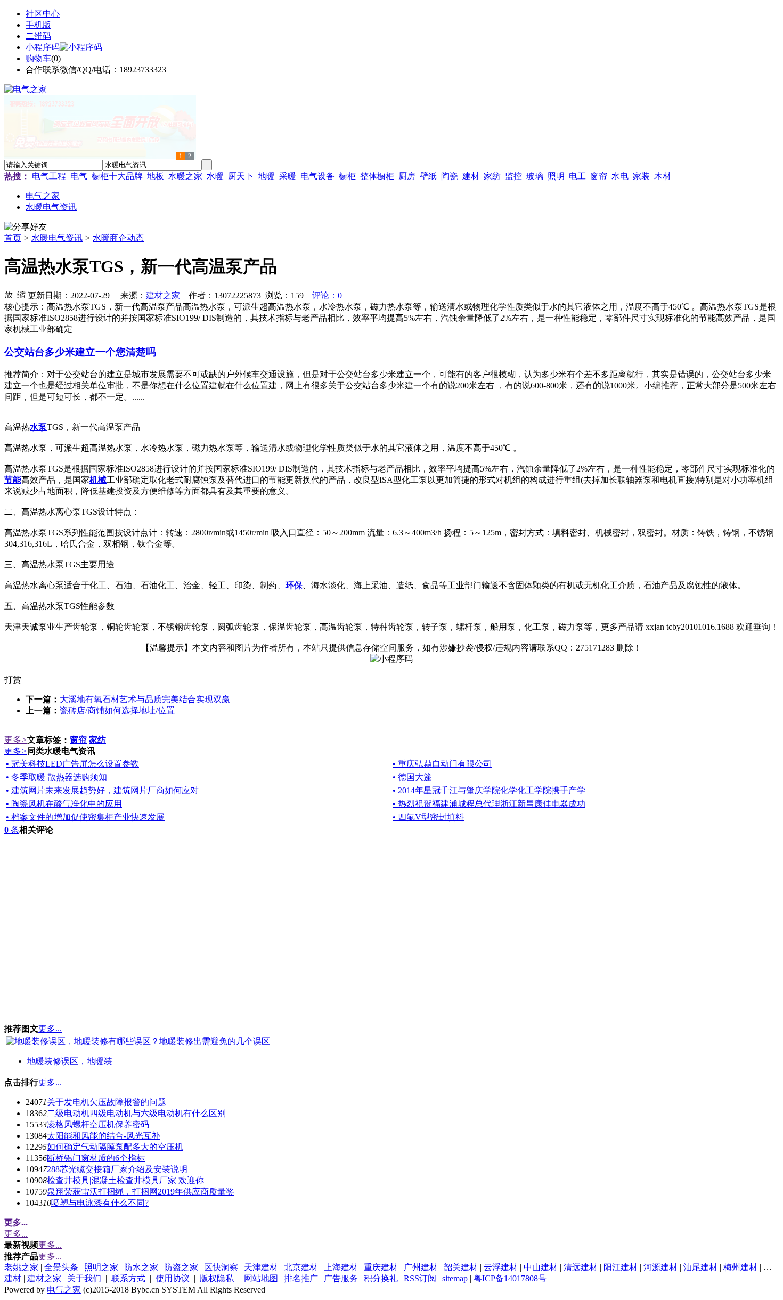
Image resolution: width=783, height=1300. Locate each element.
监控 (513, 176)
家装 (641, 176)
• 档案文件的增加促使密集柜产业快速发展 (85, 817)
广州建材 (421, 1267)
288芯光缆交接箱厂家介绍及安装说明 (117, 1169)
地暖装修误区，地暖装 (69, 1061)
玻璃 (534, 176)
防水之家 (141, 1267)
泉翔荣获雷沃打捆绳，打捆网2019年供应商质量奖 (140, 1191)
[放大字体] (8, 294)
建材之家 (163, 295)
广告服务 (341, 1278)
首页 (12, 237)
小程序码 (43, 47)
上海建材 (341, 1267)
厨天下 (241, 176)
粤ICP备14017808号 (510, 1278)
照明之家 (101, 1267)
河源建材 (660, 1267)
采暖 (287, 176)
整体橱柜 (377, 176)
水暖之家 (185, 176)
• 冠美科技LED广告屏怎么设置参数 (72, 763)
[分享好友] (25, 227)
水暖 (215, 176)
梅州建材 (740, 1267)
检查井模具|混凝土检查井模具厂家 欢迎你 (125, 1180)
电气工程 (49, 176)
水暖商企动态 (118, 237)
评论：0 (327, 295)
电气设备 (317, 176)
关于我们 (84, 1278)
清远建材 (581, 1267)
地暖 (266, 176)
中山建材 (541, 1267)
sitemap (455, 1278)
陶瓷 (449, 176)
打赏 (12, 679)
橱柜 (347, 176)
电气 (78, 176)
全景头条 (61, 1267)
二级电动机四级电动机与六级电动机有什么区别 (136, 1113)
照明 (556, 176)
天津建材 (261, 1267)
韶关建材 (461, 1267)
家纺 (492, 176)
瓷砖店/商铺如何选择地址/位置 (117, 710)
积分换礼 (381, 1278)
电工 (577, 176)
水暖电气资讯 (57, 237)
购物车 (38, 58)
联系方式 (128, 1278)
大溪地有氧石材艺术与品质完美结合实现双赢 (145, 699)
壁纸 (428, 176)
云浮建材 (501, 1267)
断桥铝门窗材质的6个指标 (96, 1158)
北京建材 (301, 1267)
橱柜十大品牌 (117, 176)
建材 (470, 176)
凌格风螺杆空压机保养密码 (98, 1124)
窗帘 (598, 176)
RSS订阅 (420, 1278)
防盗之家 (181, 1267)
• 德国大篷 (412, 777)
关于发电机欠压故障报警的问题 (106, 1102)
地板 (155, 176)
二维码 (38, 35)
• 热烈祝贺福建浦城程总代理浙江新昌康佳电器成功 (489, 803)
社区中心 (43, 13)
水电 (620, 176)
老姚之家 (21, 1267)
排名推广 (301, 1278)
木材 (662, 176)
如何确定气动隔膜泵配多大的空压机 (115, 1146)
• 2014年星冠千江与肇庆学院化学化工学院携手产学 (489, 790)
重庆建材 (381, 1267)
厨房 (406, 176)
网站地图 (261, 1278)
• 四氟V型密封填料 (428, 817)
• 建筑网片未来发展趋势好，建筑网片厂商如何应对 (102, 790)
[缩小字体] (21, 294)
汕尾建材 (700, 1267)
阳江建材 (620, 1267)
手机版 (38, 24)
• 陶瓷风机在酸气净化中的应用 (64, 803)
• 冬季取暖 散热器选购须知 (56, 777)
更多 (15, 739)
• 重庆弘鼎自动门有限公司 (442, 763)
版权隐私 (217, 1278)
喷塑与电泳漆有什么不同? (100, 1202)
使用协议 (173, 1278)
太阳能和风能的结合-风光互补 (103, 1135)
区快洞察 (221, 1267)
